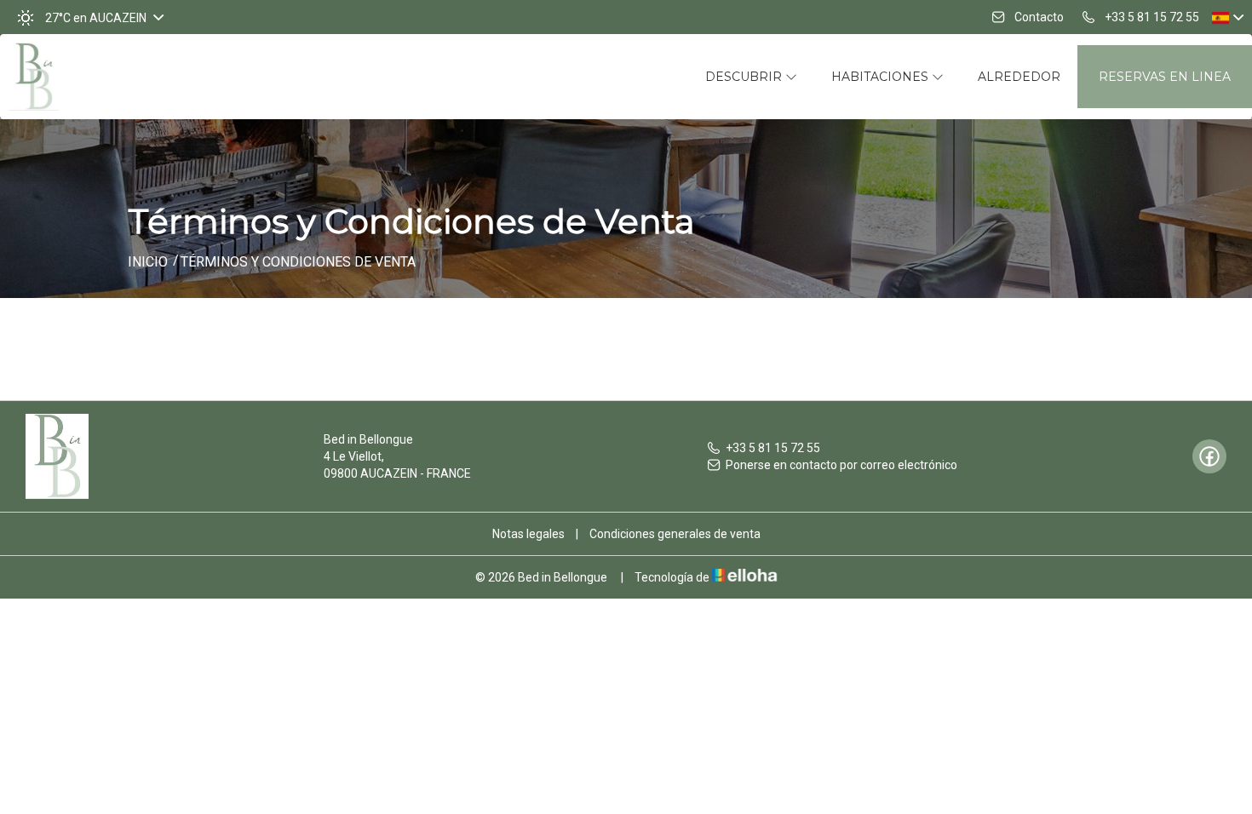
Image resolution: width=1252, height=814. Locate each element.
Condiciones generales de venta (675, 534)
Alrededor (1019, 76)
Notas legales (528, 534)
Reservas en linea (1165, 76)
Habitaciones (881, 76)
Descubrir (745, 76)
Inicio (148, 262)
